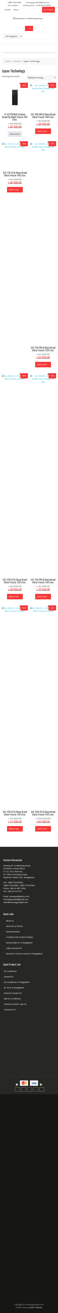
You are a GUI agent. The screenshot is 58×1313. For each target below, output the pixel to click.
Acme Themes (35, 1307)
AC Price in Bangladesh (14, 987)
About (16, 9)
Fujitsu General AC (14, 948)
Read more (15, 134)
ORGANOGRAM (13, 931)
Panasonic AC (10, 1009)
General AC (9, 976)
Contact (7, 9)
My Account (48, 9)
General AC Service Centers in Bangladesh (24, 953)
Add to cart (42, 131)
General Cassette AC (13, 993)
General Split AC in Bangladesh (19, 942)
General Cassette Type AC (15, 1004)
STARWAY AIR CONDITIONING (19, 937)
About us (10, 920)
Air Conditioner (10, 971)
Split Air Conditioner (12, 998)
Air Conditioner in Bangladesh (17, 982)
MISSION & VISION (14, 926)
